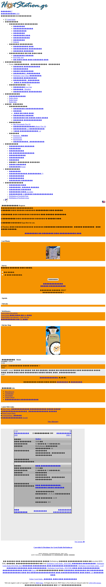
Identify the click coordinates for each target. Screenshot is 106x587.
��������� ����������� (22, 399)
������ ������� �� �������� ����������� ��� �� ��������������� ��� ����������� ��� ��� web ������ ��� (53, 572)
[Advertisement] (42, 526)
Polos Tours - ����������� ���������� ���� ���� (31, 409)
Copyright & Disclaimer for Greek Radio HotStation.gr (53, 547)
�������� (40, 511)
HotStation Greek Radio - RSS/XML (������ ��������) (71, 563)
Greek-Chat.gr (9, 397)
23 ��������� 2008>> (63, 433)
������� (62, 382)
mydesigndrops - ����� (12, 415)
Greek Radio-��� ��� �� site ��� (16, 315)
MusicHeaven (9, 392)
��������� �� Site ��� (14, 319)
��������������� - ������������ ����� (29, 411)
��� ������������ (48, 466)
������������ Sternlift (15, 418)
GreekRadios (9, 393)
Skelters (38, 439)
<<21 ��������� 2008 (21, 433)
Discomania (9, 395)
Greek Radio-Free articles (9, 313)
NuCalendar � (80, 542)
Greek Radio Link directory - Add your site (15, 317)
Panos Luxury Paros (8, 413)
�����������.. (49, 378)
